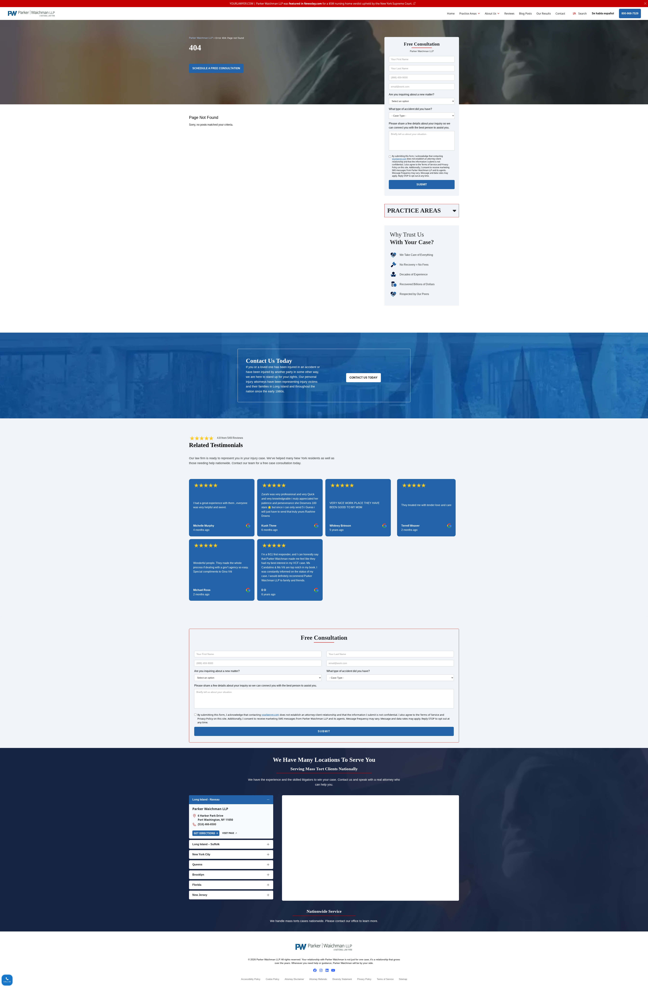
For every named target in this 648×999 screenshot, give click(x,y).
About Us (490, 13)
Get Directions (204, 833)
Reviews (509, 13)
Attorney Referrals (318, 979)
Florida (196, 884)
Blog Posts (525, 13)
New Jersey (199, 894)
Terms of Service (385, 979)
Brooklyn (198, 874)
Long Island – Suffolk (206, 844)
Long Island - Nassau (206, 799)
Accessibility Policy (250, 979)
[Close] (645, 3)
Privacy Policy (364, 979)
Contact (560, 13)
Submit (421, 184)
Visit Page (228, 833)
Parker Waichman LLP (201, 38)
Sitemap (403, 979)
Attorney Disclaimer (294, 979)
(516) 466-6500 (207, 824)
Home (451, 13)
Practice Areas (468, 13)
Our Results (543, 13)
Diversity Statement (342, 979)
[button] (580, 13)
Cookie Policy (272, 979)
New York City (201, 854)
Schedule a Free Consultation (216, 68)
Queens (197, 864)
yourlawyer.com (399, 159)
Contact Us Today (363, 377)
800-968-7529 (630, 13)
